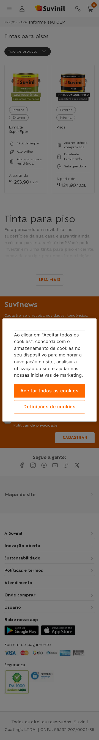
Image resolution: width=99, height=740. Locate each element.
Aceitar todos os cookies (49, 390)
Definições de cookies (49, 407)
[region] (49, 370)
